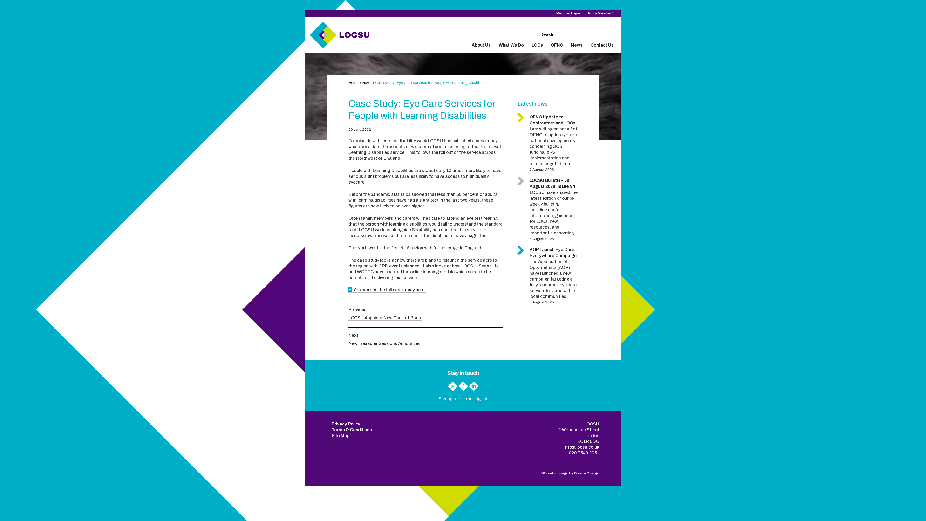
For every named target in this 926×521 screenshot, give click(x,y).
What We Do (511, 45)
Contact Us (602, 45)
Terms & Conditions (352, 429)
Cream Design (586, 473)
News (577, 45)
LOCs (537, 45)
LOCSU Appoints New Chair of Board (385, 317)
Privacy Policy (346, 424)
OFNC (557, 45)
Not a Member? (601, 13)
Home (353, 83)
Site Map (341, 435)
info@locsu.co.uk (581, 447)
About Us (481, 45)
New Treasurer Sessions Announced (384, 343)
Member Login (568, 13)
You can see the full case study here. (389, 290)
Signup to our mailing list (463, 399)
